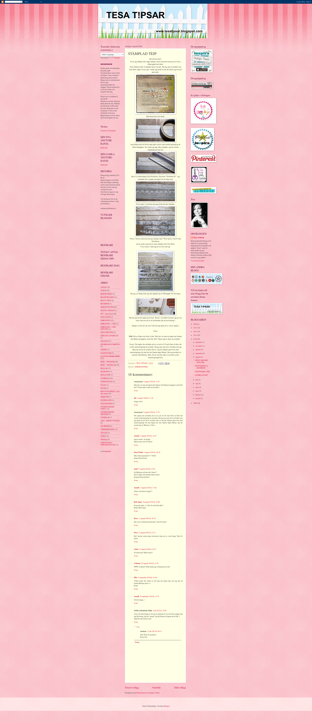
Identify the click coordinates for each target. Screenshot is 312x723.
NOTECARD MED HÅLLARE (201, 361)
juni (197, 380)
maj (196, 383)
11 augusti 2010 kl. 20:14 (147, 518)
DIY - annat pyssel (107, 314)
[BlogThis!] (162, 363)
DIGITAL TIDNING (108, 310)
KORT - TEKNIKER (108, 361)
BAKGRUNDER (106, 294)
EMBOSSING (105, 320)
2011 (195, 335)
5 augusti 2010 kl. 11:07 (151, 381)
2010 (195, 339)
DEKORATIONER (141, 367)
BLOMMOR (105, 304)
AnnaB (136, 596)
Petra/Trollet (138, 452)
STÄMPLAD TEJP (201, 375)
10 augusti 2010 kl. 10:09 (151, 502)
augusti (198, 357)
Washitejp (104, 439)
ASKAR (103, 290)
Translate (117, 57)
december (198, 342)
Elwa (136, 532)
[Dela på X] (164, 363)
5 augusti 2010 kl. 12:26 (145, 398)
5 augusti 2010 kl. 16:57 (148, 436)
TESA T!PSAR (198, 238)
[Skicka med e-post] (159, 363)
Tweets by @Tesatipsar (108, 130)
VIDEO (103, 436)
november (199, 346)
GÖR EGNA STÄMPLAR (109, 335)
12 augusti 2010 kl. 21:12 (146, 532)
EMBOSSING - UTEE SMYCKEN (108, 328)
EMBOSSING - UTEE (108, 324)
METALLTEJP (105, 375)
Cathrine (137, 563)
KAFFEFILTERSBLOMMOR (110, 357)
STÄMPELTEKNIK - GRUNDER (108, 413)
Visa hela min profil (197, 260)
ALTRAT (104, 287)
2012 (195, 331)
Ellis (135, 577)
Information (105, 341)
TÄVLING (104, 433)
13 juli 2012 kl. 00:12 (154, 631)
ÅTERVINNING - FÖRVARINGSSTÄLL (108, 443)
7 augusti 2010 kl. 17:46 (148, 487)
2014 (195, 324)
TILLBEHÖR (105, 426)
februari (198, 395)
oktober (198, 349)
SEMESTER (105, 397)
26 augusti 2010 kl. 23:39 (149, 563)
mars (197, 391)
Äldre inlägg (180, 687)
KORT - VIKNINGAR (108, 365)
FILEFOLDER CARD (202, 371)
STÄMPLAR (105, 417)
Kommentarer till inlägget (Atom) (148, 693)
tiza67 (136, 469)
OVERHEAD (105, 378)
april (197, 387)
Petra (136, 518)
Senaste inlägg (132, 687)
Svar (138, 627)
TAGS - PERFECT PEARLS (110, 421)
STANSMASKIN (106, 403)
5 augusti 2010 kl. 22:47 (147, 469)
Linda (136, 549)
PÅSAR (103, 388)
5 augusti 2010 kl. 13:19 (151, 412)
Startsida (156, 687)
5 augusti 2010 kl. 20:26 (152, 452)
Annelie (137, 436)
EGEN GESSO (106, 317)
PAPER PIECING (107, 381)
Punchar (103, 385)
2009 (195, 403)
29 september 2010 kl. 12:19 (149, 596)
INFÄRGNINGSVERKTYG (110, 344)
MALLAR (104, 368)
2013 (195, 328)
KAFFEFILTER (106, 353)
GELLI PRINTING (107, 332)
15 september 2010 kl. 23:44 (147, 577)
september (199, 353)
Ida (135, 398)
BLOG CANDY (106, 300)
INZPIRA (104, 349)
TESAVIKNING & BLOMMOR (201, 367)
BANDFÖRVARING (108, 297)
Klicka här (104, 148)
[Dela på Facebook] (166, 363)
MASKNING (105, 371)
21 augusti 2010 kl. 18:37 (147, 549)
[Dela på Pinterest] (168, 363)
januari (198, 398)
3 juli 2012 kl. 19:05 (160, 610)
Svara (136, 390)
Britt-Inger (138, 502)
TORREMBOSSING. (108, 429)
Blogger (167, 706)
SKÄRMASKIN (106, 400)
